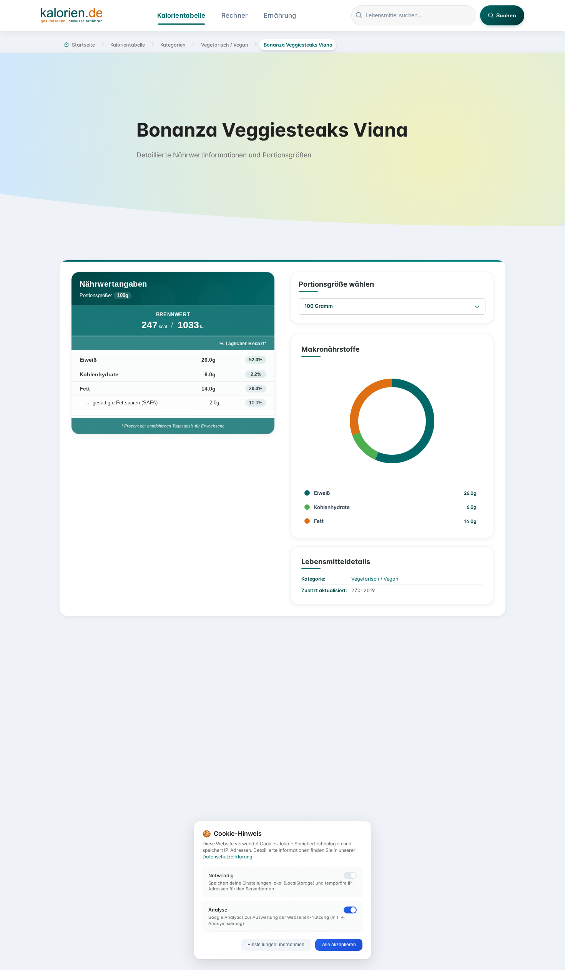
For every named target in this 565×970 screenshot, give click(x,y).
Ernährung (280, 15)
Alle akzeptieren (339, 944)
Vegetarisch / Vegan (374, 579)
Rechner (234, 15)
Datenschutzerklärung (227, 857)
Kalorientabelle (181, 15)
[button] (477, 306)
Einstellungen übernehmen (276, 944)
